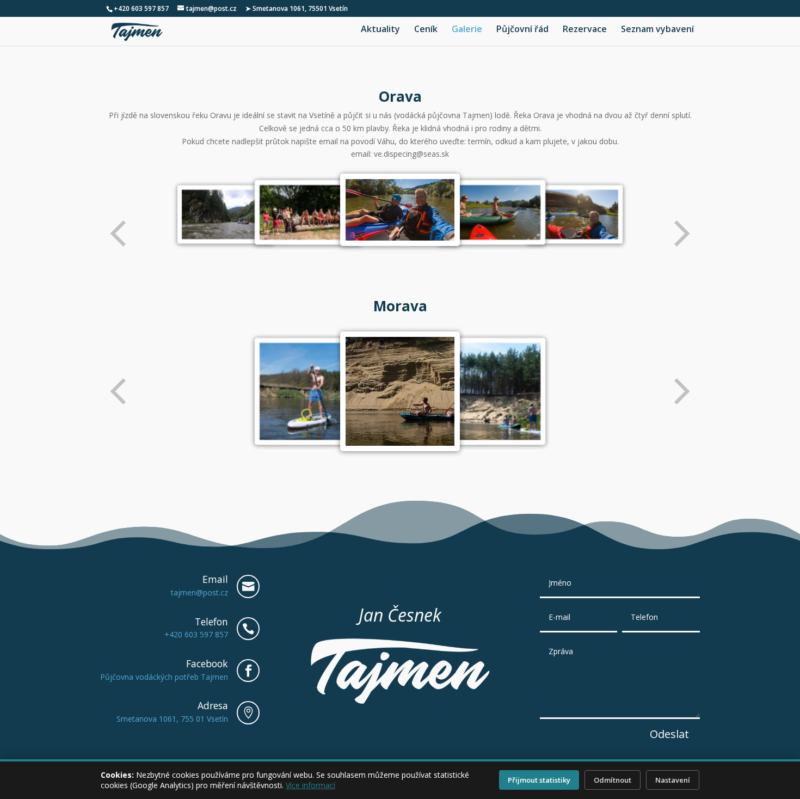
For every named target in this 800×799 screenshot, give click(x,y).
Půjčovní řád (522, 30)
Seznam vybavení (657, 30)
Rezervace (585, 30)
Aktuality (380, 30)
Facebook (207, 663)
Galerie (467, 30)
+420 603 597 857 (141, 8)
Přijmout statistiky (539, 780)
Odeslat (669, 734)
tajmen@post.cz (199, 592)
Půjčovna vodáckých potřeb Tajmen (164, 677)
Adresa (213, 705)
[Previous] (119, 233)
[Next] (681, 233)
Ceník (426, 30)
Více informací (310, 785)
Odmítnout (612, 780)
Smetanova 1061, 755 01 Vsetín (172, 719)
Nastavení (672, 780)
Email (215, 579)
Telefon (211, 621)
